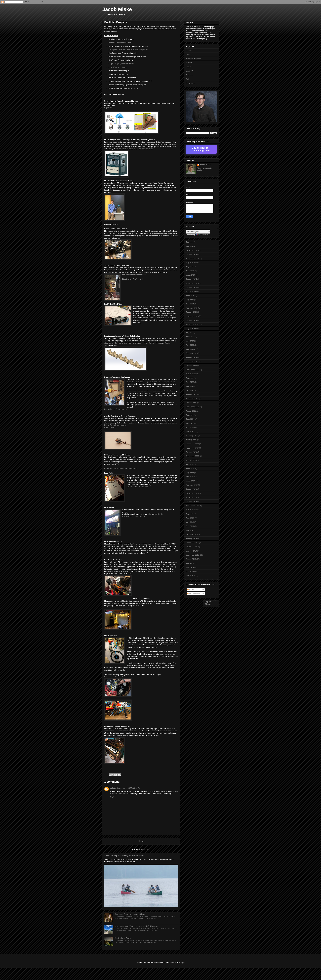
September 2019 (192, 506)
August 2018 (191, 559)
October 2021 (191, 403)
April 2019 (190, 526)
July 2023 (189, 333)
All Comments (194, 594)
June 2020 (190, 469)
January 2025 (191, 279)
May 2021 (190, 423)
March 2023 (190, 349)
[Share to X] (115, 774)
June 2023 (190, 337)
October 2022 (191, 366)
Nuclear (189, 63)
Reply (112, 797)
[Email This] (110, 774)
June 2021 (190, 419)
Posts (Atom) (146, 849)
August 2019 (191, 510)
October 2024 (191, 287)
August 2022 (191, 374)
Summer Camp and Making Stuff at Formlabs (124, 855)
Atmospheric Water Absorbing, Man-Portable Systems (128, 50)
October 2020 (191, 452)
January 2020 (191, 489)
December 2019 (192, 493)
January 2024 (191, 312)
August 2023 (191, 329)
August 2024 (191, 291)
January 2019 (191, 538)
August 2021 (191, 411)
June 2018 (190, 563)
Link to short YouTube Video (133, 279)
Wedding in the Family (123, 938)
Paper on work (109, 427)
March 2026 (190, 246)
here (126, 183)
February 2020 (192, 485)
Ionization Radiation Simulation (119, 43)
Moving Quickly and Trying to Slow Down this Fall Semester (136, 926)
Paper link (108, 108)
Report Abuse (208, 603)
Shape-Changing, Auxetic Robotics (121, 64)
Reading (189, 75)
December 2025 (192, 250)
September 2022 (192, 370)
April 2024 (190, 304)
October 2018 (191, 551)
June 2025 (190, 271)
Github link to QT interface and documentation (121, 469)
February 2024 (192, 308)
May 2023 (190, 341)
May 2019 (190, 522)
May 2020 (190, 473)
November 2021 (192, 398)
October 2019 (191, 501)
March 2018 (190, 575)
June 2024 (190, 296)
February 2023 (192, 353)
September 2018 (192, 555)
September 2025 (192, 258)
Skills (188, 79)
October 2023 (191, 320)
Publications (190, 83)
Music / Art (190, 71)
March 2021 (190, 431)
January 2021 (191, 440)
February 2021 (192, 436)
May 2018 (190, 567)
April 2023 (190, 345)
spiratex (113, 788)
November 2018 (192, 547)
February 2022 (192, 390)
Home (141, 841)
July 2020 (189, 464)
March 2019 (190, 530)
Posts (191, 590)
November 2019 (192, 497)
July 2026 (189, 242)
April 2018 (190, 571)
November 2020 (192, 448)
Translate (204, 235)
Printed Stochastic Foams (117, 67)
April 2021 (190, 427)
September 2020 (192, 456)
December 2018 (192, 543)
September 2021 (192, 407)
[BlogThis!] (112, 774)
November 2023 (192, 316)
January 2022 (191, 394)
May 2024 (190, 300)
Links (188, 54)
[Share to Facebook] (117, 774)
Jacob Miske (117, 9)
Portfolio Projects (193, 58)
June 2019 (190, 518)
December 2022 (192, 361)
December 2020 (192, 444)
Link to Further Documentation (134, 274)
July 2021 (189, 415)
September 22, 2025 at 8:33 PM (128, 788)
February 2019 (192, 534)
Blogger (181, 963)
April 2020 (190, 477)
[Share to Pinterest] (120, 774)
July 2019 (189, 514)
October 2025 (191, 254)
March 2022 (190, 386)
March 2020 (190, 481)
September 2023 (192, 324)
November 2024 (192, 283)
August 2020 (191, 460)
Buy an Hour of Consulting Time (201, 149)
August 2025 (191, 263)
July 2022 (189, 378)
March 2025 (190, 275)
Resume (189, 67)
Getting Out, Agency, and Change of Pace (130, 914)
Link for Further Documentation (133, 516)
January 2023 (191, 357)
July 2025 (189, 267)
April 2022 (190, 382)
